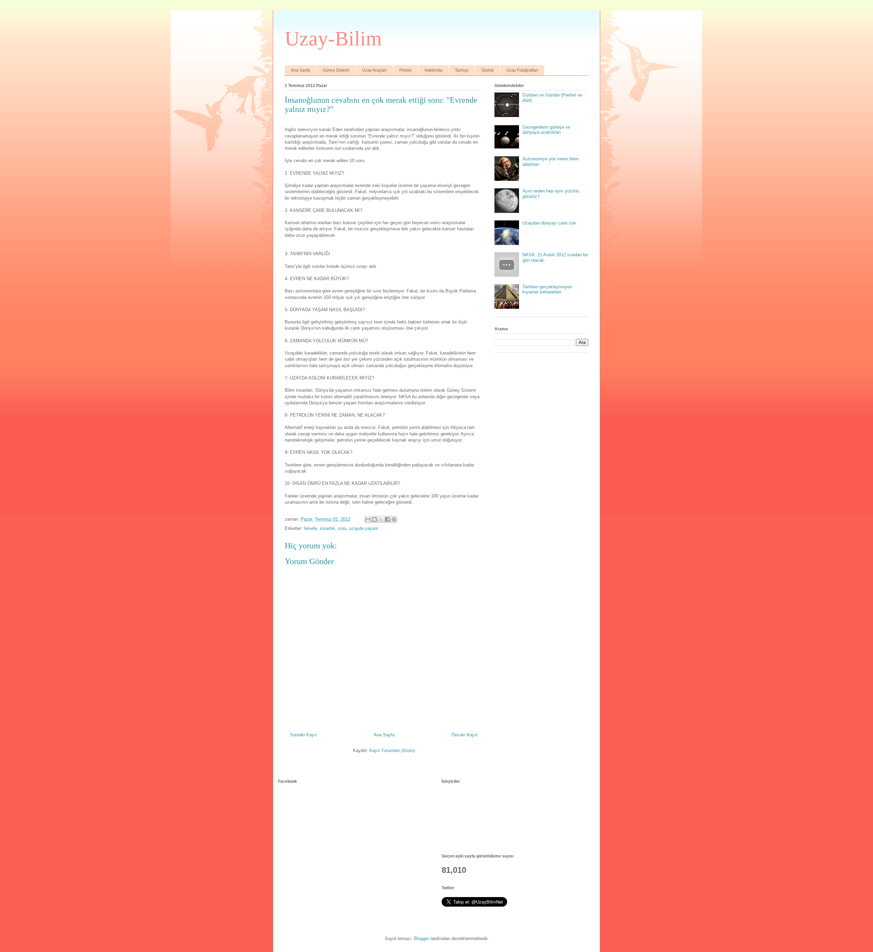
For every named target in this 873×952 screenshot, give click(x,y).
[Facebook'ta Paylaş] (387, 519)
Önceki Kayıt (464, 734)
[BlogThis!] (374, 519)
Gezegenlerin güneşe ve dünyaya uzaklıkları (546, 130)
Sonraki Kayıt (303, 734)
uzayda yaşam (363, 528)
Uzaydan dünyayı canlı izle (549, 223)
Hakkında (433, 70)
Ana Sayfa (300, 70)
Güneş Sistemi (336, 70)
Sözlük (487, 70)
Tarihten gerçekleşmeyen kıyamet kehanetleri (547, 289)
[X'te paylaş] (381, 519)
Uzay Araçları (374, 70)
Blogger (421, 938)
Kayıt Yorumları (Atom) (392, 750)
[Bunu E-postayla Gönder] (368, 519)
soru (342, 528)
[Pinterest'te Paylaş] (393, 519)
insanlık (327, 528)
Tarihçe (462, 70)
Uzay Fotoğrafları (522, 70)
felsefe (310, 528)
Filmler (405, 70)
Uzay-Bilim (333, 38)
